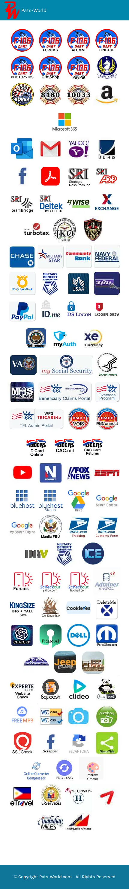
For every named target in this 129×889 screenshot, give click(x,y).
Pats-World (33, 10)
